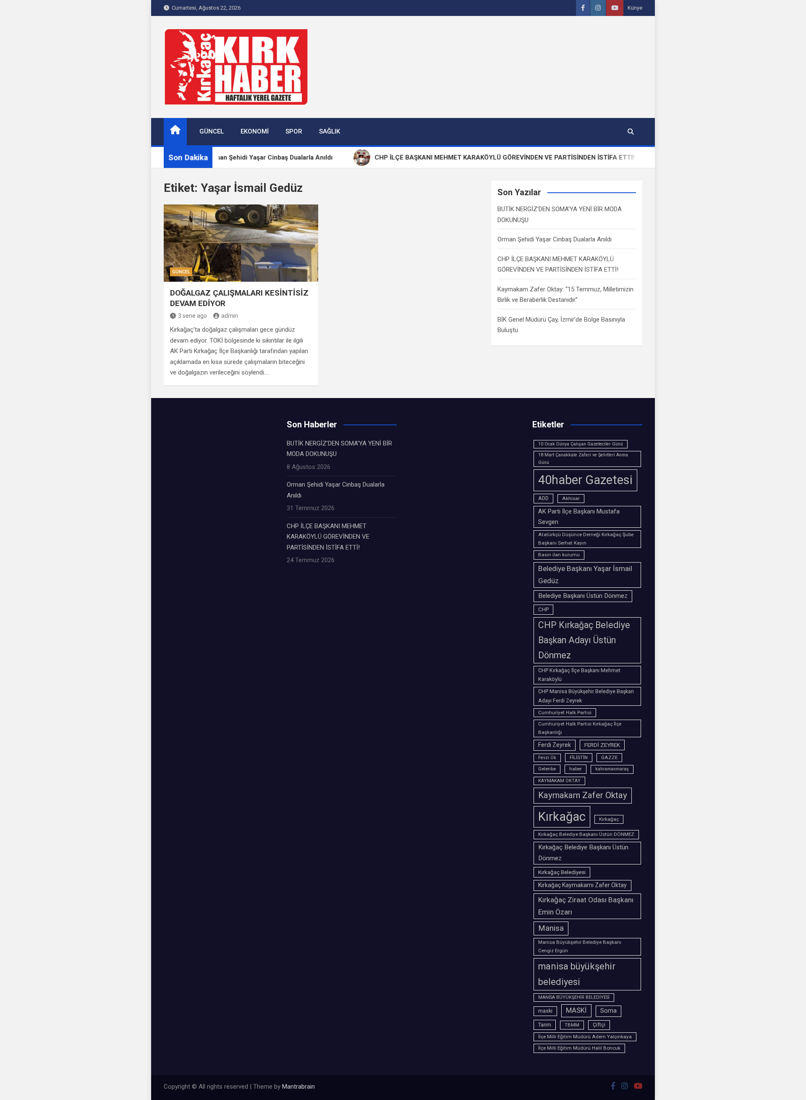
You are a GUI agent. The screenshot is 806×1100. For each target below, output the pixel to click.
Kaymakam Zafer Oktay (582, 795)
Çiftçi (599, 1025)
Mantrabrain (298, 1086)
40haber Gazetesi (585, 480)
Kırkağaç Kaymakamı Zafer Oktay (582, 885)
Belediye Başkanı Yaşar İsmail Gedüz (585, 574)
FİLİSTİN (579, 757)
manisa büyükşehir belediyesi (576, 974)
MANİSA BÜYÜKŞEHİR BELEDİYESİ (574, 997)
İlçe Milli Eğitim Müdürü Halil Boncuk (579, 1048)
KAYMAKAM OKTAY (559, 780)
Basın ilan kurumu (559, 555)
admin (229, 315)
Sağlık (329, 131)
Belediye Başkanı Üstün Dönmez (583, 596)
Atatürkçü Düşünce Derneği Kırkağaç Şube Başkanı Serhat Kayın (585, 539)
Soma (608, 1010)
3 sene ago (192, 315)
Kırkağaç (609, 819)
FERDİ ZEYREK (602, 744)
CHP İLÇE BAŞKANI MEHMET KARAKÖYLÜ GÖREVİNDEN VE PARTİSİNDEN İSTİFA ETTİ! (328, 536)
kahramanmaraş (612, 769)
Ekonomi (255, 131)
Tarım (544, 1024)
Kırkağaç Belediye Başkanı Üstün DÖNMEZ (586, 834)
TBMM (572, 1025)
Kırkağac (562, 816)
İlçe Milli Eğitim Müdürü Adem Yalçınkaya (585, 1037)
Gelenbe (547, 769)
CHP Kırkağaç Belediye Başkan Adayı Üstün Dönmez (584, 640)
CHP (543, 609)
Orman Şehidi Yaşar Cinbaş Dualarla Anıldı (554, 239)
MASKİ (576, 1010)
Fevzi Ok (547, 757)
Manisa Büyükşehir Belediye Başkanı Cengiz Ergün (579, 946)
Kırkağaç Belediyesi (562, 872)
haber (575, 769)
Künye (635, 8)
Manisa (551, 928)
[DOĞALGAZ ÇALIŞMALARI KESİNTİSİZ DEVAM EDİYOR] (241, 243)
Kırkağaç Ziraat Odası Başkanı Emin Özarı (585, 906)
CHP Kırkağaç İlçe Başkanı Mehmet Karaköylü (579, 675)
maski (545, 1011)
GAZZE (609, 757)
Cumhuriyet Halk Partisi (564, 712)
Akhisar (571, 498)
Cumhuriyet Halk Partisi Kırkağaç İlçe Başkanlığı (579, 728)
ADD (543, 498)
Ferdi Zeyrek (554, 744)
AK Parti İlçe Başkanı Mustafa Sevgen (579, 517)
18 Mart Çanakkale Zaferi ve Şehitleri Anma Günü (583, 458)
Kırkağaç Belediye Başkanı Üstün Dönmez (583, 852)
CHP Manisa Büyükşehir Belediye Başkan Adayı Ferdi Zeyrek (586, 696)
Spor (293, 131)
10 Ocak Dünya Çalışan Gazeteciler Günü (580, 444)
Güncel (211, 131)
